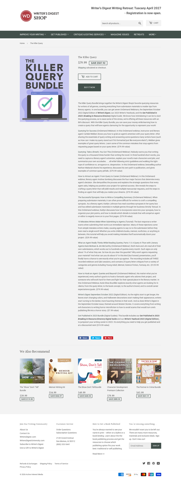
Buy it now (89, 87)
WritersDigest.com (28, 437)
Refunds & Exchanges (28, 464)
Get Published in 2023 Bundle (91, 316)
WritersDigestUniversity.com (32, 440)
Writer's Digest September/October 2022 (95, 294)
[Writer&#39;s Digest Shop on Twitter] (144, 464)
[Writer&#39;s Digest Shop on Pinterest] (153, 464)
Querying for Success (87, 131)
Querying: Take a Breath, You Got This (94, 152)
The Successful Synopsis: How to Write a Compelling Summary (105, 197)
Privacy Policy (25, 467)
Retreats (139, 34)
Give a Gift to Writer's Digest (32, 448)
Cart (155, 23)
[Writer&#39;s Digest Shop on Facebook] (148, 464)
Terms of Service (61, 464)
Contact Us (25, 433)
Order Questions (63, 429)
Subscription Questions (66, 433)
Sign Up (156, 446)
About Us (24, 429)
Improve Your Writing (32, 34)
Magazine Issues (120, 34)
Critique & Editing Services (89, 34)
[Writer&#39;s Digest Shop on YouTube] (158, 464)
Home (22, 43)
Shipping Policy (46, 464)
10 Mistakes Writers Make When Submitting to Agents (101, 222)
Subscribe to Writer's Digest (31, 444)
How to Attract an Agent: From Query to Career (98, 176)
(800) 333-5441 (63, 444)
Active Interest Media (34, 474)
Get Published (59, 34)
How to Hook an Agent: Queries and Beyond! (97, 273)
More (152, 34)
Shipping (82, 68)
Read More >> (98, 454)
